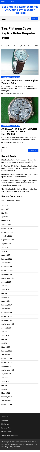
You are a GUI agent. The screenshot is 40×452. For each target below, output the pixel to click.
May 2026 (4, 213)
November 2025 (7, 232)
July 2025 (4, 247)
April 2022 (4, 389)
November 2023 (7, 316)
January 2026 (6, 224)
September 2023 (7, 324)
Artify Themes (14, 447)
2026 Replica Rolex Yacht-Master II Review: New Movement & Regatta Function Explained (19, 161)
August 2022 (6, 374)
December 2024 (7, 267)
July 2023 (4, 332)
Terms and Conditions (9, 435)
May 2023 (4, 339)
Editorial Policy (6, 428)
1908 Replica (6, 77)
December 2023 (7, 313)
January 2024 (6, 309)
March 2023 (5, 347)
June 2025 (5, 251)
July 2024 (4, 286)
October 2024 (6, 274)
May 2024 (4, 293)
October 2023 (6, 320)
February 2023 (6, 351)
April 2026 (4, 217)
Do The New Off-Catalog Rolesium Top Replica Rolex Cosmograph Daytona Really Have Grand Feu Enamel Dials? (19, 168)
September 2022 (7, 370)
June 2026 (5, 209)
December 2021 (7, 404)
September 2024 (7, 278)
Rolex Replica (16, 77)
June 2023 (5, 335)
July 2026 (4, 205)
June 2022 (5, 381)
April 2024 (5, 297)
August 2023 (6, 328)
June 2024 (5, 290)
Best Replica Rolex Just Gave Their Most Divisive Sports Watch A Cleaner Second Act (19, 175)
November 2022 (7, 362)
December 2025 (7, 228)
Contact (4, 420)
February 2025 (6, 259)
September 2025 (7, 240)
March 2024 (5, 301)
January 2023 (6, 355)
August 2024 (6, 282)
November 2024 (7, 270)
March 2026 (5, 221)
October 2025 (6, 236)
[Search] (28, 18)
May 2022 (4, 385)
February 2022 (6, 397)
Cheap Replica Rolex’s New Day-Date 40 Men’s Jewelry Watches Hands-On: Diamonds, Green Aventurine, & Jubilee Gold (19, 183)
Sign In (34, 18)
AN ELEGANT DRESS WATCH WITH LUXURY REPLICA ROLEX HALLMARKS (19, 131)
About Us (4, 416)
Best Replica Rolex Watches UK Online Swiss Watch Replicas (20, 10)
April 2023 (4, 343)
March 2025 (5, 255)
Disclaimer (5, 424)
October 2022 (6, 366)
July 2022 (4, 378)
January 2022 (6, 401)
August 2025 (6, 244)
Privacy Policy (6, 432)
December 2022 (7, 359)
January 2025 (6, 263)
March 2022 (5, 393)
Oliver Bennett (7, 93)
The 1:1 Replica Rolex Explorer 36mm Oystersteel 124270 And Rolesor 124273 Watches (19, 190)
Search (4, 147)
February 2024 (6, 305)
